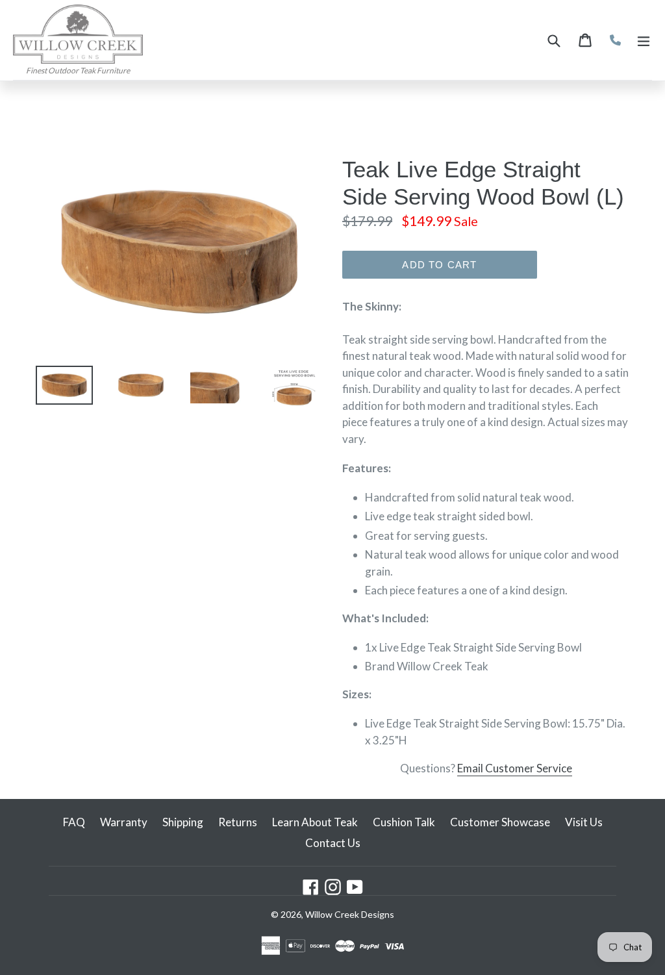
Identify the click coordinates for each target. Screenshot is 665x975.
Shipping (182, 822)
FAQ (74, 822)
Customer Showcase (500, 822)
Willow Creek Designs (349, 914)
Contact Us (332, 843)
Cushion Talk (404, 822)
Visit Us (584, 822)
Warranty (123, 822)
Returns (237, 822)
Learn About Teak (315, 822)
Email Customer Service (514, 768)
